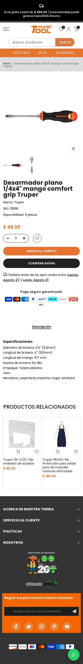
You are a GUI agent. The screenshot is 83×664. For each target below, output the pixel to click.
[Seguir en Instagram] (41, 626)
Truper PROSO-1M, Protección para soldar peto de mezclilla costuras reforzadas (59, 465)
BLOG (43, 52)
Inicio (6, 63)
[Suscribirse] (74, 611)
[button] (74, 655)
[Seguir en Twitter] (28, 626)
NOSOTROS (21, 52)
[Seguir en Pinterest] (54, 626)
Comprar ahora (41, 263)
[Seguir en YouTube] (67, 626)
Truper (19, 202)
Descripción (41, 327)
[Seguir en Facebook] (16, 626)
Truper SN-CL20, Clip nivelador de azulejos (18, 461)
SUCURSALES (65, 52)
